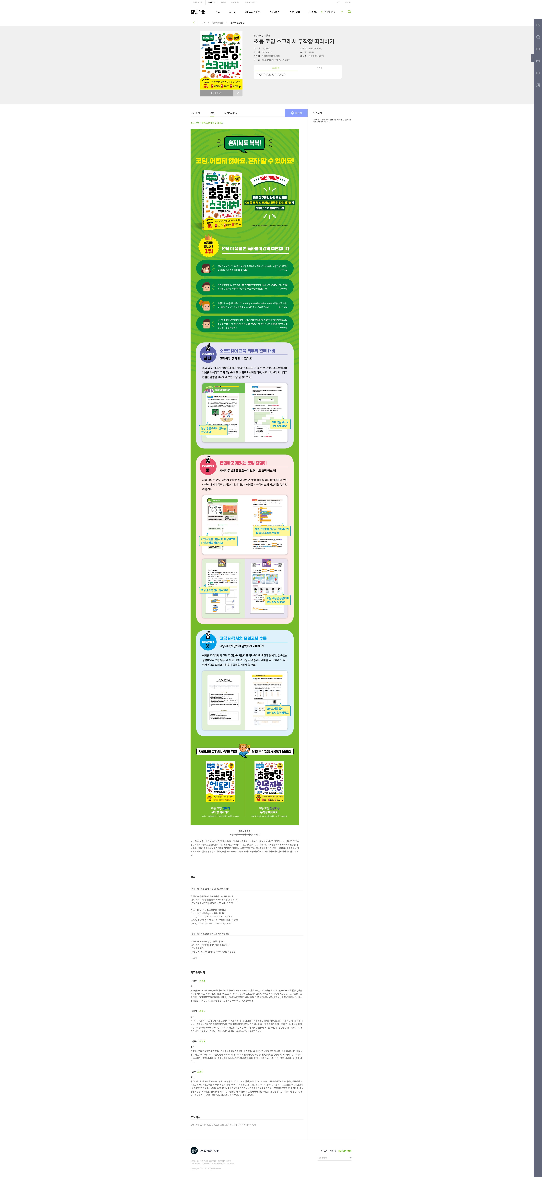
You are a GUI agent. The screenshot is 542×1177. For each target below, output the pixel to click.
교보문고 (271, 75)
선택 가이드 (274, 12)
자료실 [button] (298, 113)
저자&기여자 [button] (231, 113)
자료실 (232, 12)
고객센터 (313, 12)
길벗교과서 (235, 2)
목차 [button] (212, 113)
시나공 (223, 2)
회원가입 (348, 2)
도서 (218, 12)
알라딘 (281, 75)
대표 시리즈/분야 (252, 12)
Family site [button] (322, 1157)
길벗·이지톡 (198, 2)
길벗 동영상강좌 (251, 2)
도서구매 (275, 68)
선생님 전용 (294, 12)
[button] (237, 93)
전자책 (320, 68)
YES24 (261, 75)
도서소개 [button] (195, 113)
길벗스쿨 (211, 2)
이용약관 (333, 1150)
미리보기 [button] (218, 93)
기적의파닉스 (327, 11)
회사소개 (324, 1150)
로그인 (339, 2)
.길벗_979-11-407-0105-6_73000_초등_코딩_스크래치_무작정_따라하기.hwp (223, 1125)
